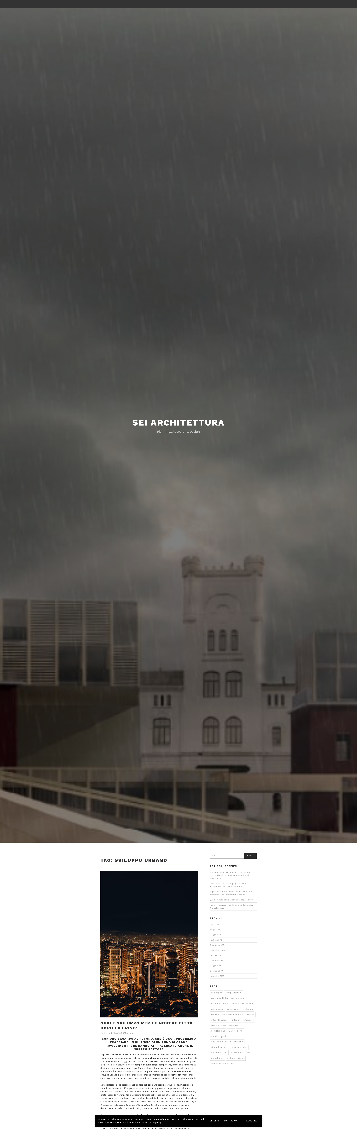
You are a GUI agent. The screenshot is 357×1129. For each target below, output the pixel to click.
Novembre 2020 (217, 950)
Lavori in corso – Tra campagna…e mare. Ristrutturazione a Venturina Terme (228, 885)
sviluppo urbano (235, 1058)
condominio (217, 1009)
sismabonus (237, 1052)
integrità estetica (220, 1020)
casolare (215, 1003)
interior (236, 1020)
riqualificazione (219, 1047)
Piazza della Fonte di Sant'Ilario (227, 1041)
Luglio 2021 (214, 924)
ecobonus (248, 1009)
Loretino (233, 1025)
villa (233, 1063)
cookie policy (154, 1122)
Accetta (251, 1120)
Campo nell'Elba (219, 998)
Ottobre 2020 (216, 955)
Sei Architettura (219, 1052)
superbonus (217, 1058)
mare (231, 1030)
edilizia (215, 1014)
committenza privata (242, 1003)
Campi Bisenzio (233, 992)
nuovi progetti (218, 1036)
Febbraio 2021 (216, 940)
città (225, 1003)
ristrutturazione (239, 1047)
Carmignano (237, 998)
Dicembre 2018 (217, 971)
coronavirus (233, 1009)
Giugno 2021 (215, 929)
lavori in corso (218, 1025)
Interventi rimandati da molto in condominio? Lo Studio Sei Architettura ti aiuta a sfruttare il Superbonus (232, 875)
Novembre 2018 (217, 976)
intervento (248, 1020)
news (131, 1033)
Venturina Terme (219, 1063)
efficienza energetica (232, 1014)
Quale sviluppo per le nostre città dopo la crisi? (231, 900)
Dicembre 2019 (216, 960)
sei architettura (178, 423)
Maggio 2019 (215, 966)
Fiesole (250, 1014)
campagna (216, 992)
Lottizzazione (218, 1030)
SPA (248, 1052)
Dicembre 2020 (217, 945)
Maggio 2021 (215, 935)
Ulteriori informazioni (224, 1120)
